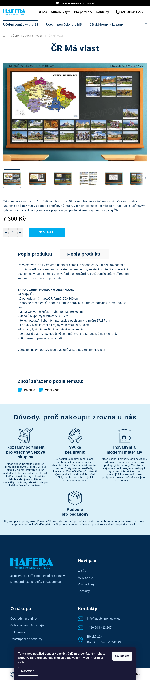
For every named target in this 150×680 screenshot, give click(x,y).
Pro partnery (83, 12)
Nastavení (28, 671)
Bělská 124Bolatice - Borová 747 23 (104, 639)
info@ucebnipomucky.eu (104, 618)
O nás (43, 12)
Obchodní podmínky (24, 618)
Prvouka (29, 389)
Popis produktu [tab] (35, 254)
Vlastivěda (52, 389)
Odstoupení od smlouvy (26, 639)
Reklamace (18, 632)
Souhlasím (122, 656)
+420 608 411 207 (131, 12)
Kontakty (102, 12)
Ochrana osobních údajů (27, 625)
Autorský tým (60, 12)
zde (20, 661)
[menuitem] (20, 24)
